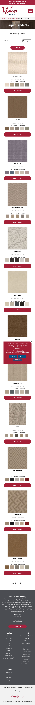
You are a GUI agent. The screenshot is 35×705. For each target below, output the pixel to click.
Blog (8, 680)
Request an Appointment (26, 655)
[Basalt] (17, 172)
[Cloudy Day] (17, 391)
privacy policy (20, 351)
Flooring (9, 18)
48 (17, 583)
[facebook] (12, 697)
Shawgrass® (8, 655)
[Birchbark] (22, 172)
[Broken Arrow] (27, 435)
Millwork (26, 640)
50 (22, 583)
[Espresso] (22, 304)
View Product (17, 90)
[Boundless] (17, 84)
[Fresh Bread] (27, 260)
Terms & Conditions (17, 687)
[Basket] (17, 196)
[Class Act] (17, 128)
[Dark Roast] (17, 260)
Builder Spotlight (26, 643)
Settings (17, 359)
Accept (13, 356)
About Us (9, 672)
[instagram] (22, 697)
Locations (9, 675)
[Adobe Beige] (17, 415)
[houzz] (15, 697)
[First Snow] (27, 304)
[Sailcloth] (17, 216)
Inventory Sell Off (8, 658)
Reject (22, 356)
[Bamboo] (12, 84)
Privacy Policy (28, 687)
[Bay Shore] (22, 435)
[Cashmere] (22, 479)
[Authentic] (17, 371)
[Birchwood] (17, 459)
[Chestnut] (17, 327)
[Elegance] (22, 128)
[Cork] (12, 216)
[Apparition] (17, 435)
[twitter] (20, 697)
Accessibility (6, 687)
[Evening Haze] (27, 391)
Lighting (26, 638)
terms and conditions (12, 352)
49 (20, 583)
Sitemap (17, 691)
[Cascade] (17, 479)
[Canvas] (17, 240)
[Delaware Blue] (27, 84)
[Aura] (17, 64)
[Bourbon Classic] (17, 108)
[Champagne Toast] (12, 128)
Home (3, 18)
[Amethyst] (17, 152)
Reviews (8, 677)
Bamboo (8, 653)
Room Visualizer (26, 664)
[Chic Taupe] (22, 84)
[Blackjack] (12, 479)
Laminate (9, 640)
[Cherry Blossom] (27, 479)
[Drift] (22, 391)
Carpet (15, 18)
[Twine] (27, 216)
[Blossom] (27, 172)
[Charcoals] (12, 260)
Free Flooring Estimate (26, 660)
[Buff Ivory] (17, 284)
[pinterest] (17, 697)
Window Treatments (26, 635)
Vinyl (8, 643)
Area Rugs (9, 648)
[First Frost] (22, 260)
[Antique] (12, 435)
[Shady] (22, 216)
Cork (8, 650)
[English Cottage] (27, 128)
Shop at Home (26, 651)
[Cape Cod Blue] (17, 304)
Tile (9, 645)
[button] (30, 10)
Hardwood (9, 638)
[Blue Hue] (12, 391)
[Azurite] (12, 172)
